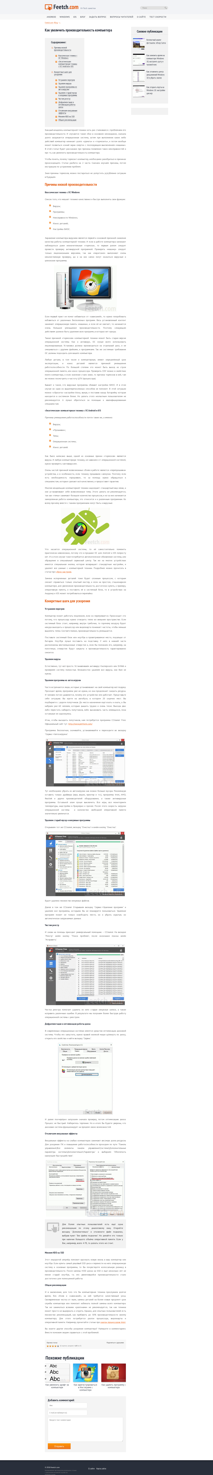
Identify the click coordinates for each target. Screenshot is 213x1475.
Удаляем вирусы (64, 83)
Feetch (74, 7)
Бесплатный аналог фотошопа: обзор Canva (156, 41)
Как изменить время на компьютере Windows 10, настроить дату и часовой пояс (156, 60)
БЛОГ (82, 16)
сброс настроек (63, 571)
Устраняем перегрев (66, 80)
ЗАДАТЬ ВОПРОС (97, 16)
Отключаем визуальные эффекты (67, 111)
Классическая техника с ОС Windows (67, 56)
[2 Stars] (50, 1346)
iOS (74, 16)
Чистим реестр (64, 98)
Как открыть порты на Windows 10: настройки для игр (156, 90)
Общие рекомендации (67, 119)
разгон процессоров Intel (113, 1322)
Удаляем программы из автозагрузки (67, 88)
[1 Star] (48, 1346)
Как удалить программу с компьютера (114, 1386)
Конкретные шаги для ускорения (63, 73)
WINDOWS (65, 16)
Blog (56, 22)
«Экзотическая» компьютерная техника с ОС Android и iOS (67, 64)
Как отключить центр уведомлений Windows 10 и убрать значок (156, 74)
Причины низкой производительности (62, 48)
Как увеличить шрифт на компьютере (57, 1386)
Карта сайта (101, 1468)
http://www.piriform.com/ (80, 723)
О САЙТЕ (141, 16)
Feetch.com (49, 22)
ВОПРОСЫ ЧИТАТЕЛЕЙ (121, 16)
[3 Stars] (53, 1346)
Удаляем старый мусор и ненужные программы (67, 94)
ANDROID (51, 16)
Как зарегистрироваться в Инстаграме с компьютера (85, 1387)
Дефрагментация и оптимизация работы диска (66, 104)
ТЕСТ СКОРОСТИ (157, 16)
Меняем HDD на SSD (66, 116)
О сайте (91, 1468)
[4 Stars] (55, 1346)
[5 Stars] (58, 1346)
